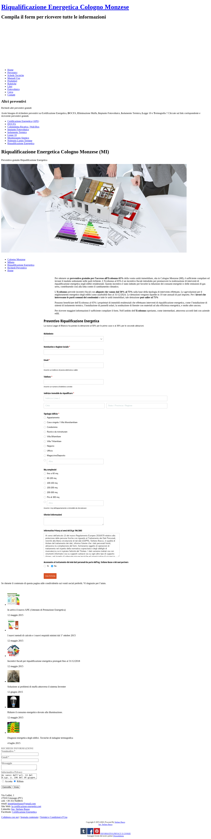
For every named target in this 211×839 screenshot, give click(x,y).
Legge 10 (12, 135)
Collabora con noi (10, 817)
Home (10, 70)
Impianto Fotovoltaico (18, 129)
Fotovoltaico (13, 89)
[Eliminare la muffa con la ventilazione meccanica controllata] (13, 681)
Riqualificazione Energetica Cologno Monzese (65, 6)
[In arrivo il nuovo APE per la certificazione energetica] (13, 604)
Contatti (11, 94)
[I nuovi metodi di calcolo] (13, 630)
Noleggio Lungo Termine (19, 140)
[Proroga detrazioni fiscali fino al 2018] (13, 655)
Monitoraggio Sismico (18, 138)
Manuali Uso (13, 78)
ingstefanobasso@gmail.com (22, 803)
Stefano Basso (120, 822)
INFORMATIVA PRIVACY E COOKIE (115, 834)
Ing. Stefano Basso (20, 809)
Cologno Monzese (16, 259)
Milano (10, 262)
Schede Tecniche (15, 75)
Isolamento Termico (17, 132)
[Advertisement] (94, 43)
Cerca (10, 92)
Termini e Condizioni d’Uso (53, 817)
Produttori (12, 81)
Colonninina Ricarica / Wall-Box (23, 126)
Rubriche (11, 83)
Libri (9, 86)
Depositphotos (118, 836)
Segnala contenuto (29, 817)
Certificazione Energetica (24, 812)
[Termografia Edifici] (13, 732)
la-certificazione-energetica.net (26, 806)
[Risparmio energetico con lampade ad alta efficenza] (13, 707)
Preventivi (12, 72)
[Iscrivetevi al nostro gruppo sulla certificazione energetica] (90, 834)
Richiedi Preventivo (17, 267)
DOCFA (11, 124)
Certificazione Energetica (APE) (23, 121)
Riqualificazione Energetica (20, 143)
